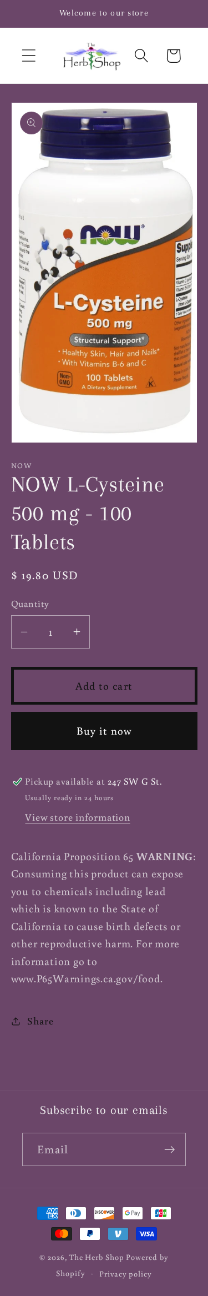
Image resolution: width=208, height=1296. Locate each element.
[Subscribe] (169, 1150)
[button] (28, 56)
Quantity (30, 603)
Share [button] (40, 1020)
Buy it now (104, 730)
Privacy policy (125, 1273)
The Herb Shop (96, 1257)
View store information (77, 816)
